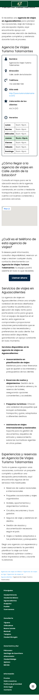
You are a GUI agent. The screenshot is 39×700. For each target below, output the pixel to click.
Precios (7, 678)
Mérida (6, 665)
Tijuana (7, 623)
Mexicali (7, 631)
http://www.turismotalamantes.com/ (21, 94)
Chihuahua (8, 625)
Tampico (7, 634)
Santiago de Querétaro (13, 653)
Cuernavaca (9, 609)
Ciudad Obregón (10, 637)
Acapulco (7, 604)
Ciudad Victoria (10, 595)
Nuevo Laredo (9, 628)
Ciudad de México (11, 598)
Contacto (8, 690)
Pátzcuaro (8, 650)
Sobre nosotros (10, 681)
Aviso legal (8, 687)
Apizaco (7, 662)
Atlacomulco (9, 656)
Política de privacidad (13, 684)
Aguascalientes (10, 601)
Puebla (6, 606)
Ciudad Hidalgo (10, 659)
